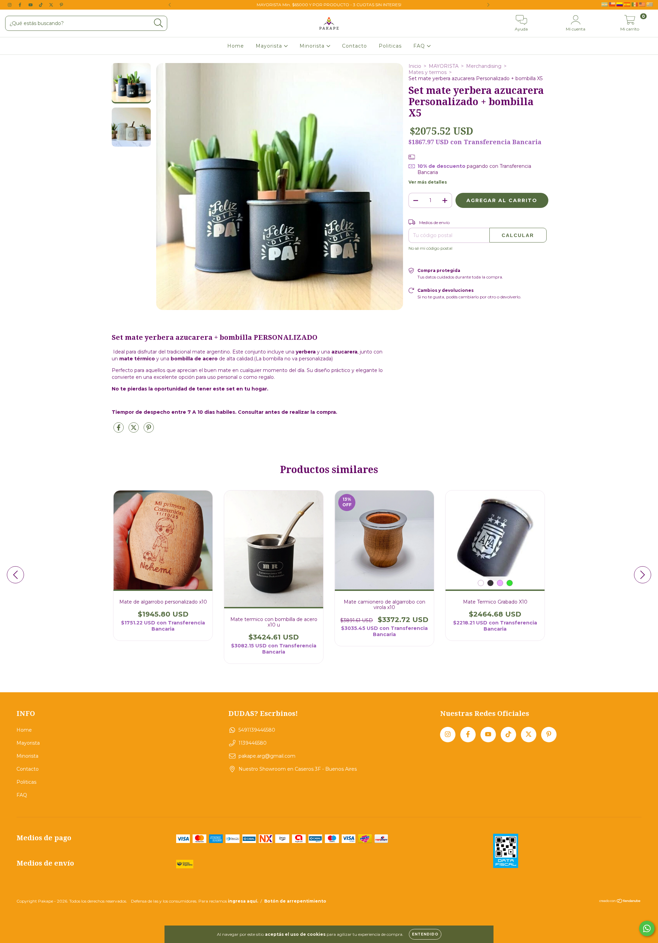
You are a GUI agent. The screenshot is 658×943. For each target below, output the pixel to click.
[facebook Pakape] (20, 5)
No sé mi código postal (430, 248)
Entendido (425, 934)
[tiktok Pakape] (41, 5)
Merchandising (483, 66)
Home (235, 46)
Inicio (415, 66)
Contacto (354, 46)
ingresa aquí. (243, 901)
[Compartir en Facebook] (119, 430)
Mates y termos (428, 72)
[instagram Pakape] (10, 5)
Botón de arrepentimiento (295, 901)
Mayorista (270, 46)
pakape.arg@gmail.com (267, 756)
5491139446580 (257, 730)
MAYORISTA (444, 66)
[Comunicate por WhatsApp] (647, 928)
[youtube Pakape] (31, 5)
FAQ (420, 46)
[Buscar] (158, 23)
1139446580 (253, 743)
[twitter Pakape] (52, 5)
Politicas (390, 46)
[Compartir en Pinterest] (149, 430)
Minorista (313, 46)
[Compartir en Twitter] (134, 430)
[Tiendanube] (620, 901)
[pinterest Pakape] (61, 5)
